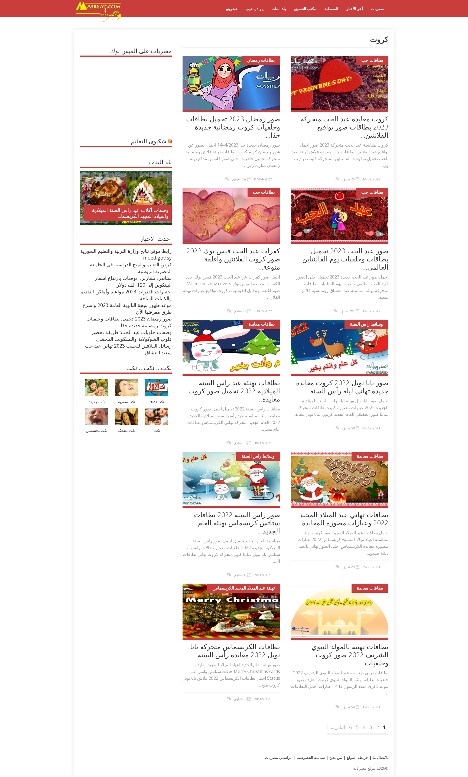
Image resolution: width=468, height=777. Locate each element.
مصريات (377, 8)
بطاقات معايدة (262, 324)
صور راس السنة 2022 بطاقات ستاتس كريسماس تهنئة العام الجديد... (237, 522)
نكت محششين (97, 430)
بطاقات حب (372, 60)
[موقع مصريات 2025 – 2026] (98, 21)
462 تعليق (239, 179)
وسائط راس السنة (366, 324)
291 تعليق (347, 311)
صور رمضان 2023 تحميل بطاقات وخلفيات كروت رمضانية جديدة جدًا (129, 322)
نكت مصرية (126, 402)
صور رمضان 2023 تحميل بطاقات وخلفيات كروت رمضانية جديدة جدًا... (233, 127)
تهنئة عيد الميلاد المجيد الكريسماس (244, 588)
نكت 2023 (156, 402)
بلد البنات (279, 8)
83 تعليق (240, 574)
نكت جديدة (97, 402)
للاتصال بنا (380, 757)
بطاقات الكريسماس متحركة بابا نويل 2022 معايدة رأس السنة (235, 650)
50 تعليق (240, 443)
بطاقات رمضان (261, 60)
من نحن (335, 757)
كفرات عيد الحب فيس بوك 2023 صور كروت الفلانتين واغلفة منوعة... (233, 258)
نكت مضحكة (127, 430)
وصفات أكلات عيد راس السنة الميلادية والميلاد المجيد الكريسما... (130, 213)
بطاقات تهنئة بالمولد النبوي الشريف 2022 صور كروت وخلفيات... (349, 654)
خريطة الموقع (356, 757)
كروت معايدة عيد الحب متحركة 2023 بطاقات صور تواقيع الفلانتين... (344, 127)
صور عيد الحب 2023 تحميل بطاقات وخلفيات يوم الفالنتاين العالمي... (345, 258)
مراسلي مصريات (278, 757)
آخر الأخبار (354, 8)
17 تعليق (240, 311)
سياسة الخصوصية (310, 757)
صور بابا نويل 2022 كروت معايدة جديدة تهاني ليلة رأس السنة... (342, 386)
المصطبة (331, 8)
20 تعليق (240, 698)
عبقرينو (232, 8)
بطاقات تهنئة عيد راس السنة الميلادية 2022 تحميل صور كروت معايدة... (234, 390)
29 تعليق (348, 566)
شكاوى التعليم (148, 141)
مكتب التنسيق (305, 8)
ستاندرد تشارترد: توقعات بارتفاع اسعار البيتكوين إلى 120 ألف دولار (133, 281)
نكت (157, 430)
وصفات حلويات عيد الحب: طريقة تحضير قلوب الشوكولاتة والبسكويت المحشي (131, 335)
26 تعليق (348, 179)
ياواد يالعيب (255, 8)
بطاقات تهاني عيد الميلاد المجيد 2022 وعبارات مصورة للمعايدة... (342, 518)
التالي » (337, 727)
